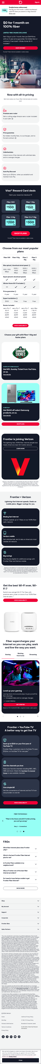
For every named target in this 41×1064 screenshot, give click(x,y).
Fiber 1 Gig (16, 258)
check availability (20, 600)
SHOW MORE (21, 888)
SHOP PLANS (20, 424)
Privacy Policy (13, 1056)
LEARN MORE (20, 448)
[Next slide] (37, 716)
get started (20, 704)
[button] (8, 655)
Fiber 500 (7, 258)
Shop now (12, 13)
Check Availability (20, 325)
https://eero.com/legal (22, 988)
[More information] (12, 118)
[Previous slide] (3, 716)
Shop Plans (20, 233)
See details (7, 375)
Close (20, 1060)
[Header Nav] (3, 2)
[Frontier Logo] (20, 2)
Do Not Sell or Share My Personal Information (29, 1027)
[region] (20, 1057)
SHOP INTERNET (20, 48)
